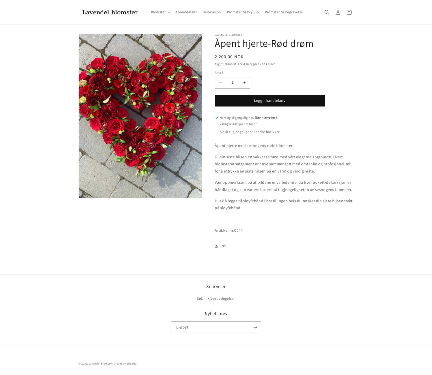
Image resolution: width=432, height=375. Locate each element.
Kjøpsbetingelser (221, 298)
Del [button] (223, 246)
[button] (160, 12)
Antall (219, 72)
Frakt (242, 64)
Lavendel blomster (101, 363)
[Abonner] (255, 327)
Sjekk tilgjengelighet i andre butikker (250, 132)
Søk (200, 298)
